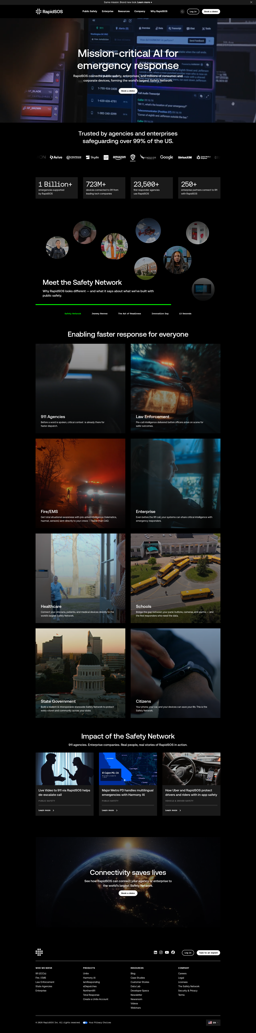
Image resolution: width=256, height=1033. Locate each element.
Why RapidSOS (159, 11)
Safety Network (73, 313)
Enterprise (41, 990)
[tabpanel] (128, 259)
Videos (134, 1003)
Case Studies (138, 977)
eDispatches (90, 986)
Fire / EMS (41, 977)
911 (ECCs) (41, 973)
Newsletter (136, 995)
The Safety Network (188, 986)
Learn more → (144, 2)
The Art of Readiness (129, 313)
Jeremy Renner (100, 313)
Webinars (136, 1007)
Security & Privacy (187, 990)
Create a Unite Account (95, 999)
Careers (182, 973)
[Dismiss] (253, 1)
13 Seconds (185, 313)
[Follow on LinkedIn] (155, 953)
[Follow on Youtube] (167, 953)
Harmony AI (89, 977)
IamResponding (91, 982)
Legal (181, 977)
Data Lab (135, 986)
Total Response (91, 995)
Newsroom (136, 999)
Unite (86, 973)
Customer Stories (140, 982)
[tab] (35, 303)
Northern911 (89, 990)
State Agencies (44, 986)
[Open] (182, 11)
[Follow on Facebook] (173, 953)
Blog (133, 973)
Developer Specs (140, 990)
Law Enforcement (45, 982)
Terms (181, 995)
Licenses (183, 982)
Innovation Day (160, 313)
